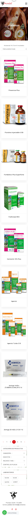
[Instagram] (16, 509)
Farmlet (7, 478)
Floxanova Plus (14, 90)
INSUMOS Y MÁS (8, 461)
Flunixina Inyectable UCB (14, 132)
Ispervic (14, 301)
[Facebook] (12, 509)
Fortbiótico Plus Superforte (14, 175)
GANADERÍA (7, 453)
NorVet (15, 478)
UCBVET (15, 482)
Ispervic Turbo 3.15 (14, 343)
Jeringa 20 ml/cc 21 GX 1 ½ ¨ (14, 430)
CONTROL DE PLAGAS (10, 464)
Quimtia (7, 482)
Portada (11, 22)
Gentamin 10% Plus (14, 259)
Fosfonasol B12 (14, 217)
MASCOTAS (6, 457)
